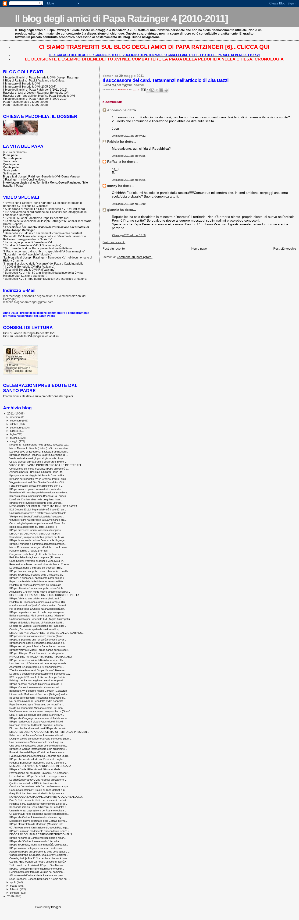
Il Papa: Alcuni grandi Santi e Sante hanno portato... (38, 646)
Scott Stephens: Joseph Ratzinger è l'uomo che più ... (39, 879)
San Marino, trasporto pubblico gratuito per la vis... (37, 537)
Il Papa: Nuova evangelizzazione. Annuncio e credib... (39, 571)
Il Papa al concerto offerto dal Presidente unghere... (38, 759)
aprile (13, 882)
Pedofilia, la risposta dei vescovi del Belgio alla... (36, 585)
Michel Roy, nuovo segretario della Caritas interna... (38, 820)
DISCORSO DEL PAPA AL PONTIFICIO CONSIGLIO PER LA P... (46, 595)
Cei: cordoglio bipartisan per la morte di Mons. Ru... (38, 523)
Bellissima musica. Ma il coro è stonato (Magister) (37, 615)
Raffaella (114, 161)
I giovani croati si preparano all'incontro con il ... (36, 485)
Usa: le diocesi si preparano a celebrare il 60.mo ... (38, 461)
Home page (199, 248)
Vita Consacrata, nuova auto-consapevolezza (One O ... (41, 711)
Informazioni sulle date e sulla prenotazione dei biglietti (38, 396)
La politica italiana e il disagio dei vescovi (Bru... (36, 567)
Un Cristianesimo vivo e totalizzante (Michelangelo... (38, 513)
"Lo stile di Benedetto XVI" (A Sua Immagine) (33, 245)
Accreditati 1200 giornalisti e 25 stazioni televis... (36, 666)
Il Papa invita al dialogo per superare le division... (36, 848)
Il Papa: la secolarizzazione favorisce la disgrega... (38, 540)
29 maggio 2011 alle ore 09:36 (129, 179)
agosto (14, 430)
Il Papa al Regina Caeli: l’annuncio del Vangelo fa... (37, 653)
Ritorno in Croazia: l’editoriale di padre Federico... (37, 725)
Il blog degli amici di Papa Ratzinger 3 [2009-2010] (35, 98)
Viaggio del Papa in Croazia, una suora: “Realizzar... (38, 854)
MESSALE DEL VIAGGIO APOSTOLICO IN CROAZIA (40, 765)
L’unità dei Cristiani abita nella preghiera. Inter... (35, 499)
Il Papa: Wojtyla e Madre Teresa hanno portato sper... (39, 649)
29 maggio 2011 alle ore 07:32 (129, 135)
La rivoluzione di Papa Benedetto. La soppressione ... (39, 776)
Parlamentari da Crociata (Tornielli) (28, 550)
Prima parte (10, 155)
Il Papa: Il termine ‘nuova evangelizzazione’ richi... (37, 588)
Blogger (56, 907)
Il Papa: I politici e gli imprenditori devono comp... (36, 868)
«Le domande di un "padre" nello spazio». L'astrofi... (38, 605)
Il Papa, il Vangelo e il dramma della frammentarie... (37, 543)
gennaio (15, 892)
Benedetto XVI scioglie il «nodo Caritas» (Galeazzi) (38, 690)
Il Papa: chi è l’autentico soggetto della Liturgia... (36, 502)
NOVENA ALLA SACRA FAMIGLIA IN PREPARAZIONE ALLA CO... (46, 796)
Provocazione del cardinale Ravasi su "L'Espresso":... (39, 772)
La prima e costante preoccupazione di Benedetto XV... (40, 673)
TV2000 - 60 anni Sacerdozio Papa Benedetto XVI (36, 217)
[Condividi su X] (157, 90)
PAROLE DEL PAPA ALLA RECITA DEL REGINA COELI (40, 656)
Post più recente (114, 248)
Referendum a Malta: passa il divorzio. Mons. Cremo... (40, 564)
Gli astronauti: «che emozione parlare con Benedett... (39, 813)
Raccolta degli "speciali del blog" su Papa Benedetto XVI (39, 95)
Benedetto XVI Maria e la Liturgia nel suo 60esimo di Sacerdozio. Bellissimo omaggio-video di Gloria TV (45, 238)
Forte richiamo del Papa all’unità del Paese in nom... (38, 752)
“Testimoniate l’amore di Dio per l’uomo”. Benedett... (38, 670)
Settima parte (11, 173)
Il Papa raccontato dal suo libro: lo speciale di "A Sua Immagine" (44, 251)
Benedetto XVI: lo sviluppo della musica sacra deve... (39, 492)
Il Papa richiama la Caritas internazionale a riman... (37, 837)
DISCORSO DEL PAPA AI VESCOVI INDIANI (34, 533)
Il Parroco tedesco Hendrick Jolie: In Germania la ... (38, 454)
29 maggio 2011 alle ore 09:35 (129, 155)
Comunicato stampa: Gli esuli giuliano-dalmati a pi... (38, 790)
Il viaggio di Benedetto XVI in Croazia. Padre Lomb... (38, 479)
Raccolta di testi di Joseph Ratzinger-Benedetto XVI (35, 92)
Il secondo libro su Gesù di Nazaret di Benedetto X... (38, 807)
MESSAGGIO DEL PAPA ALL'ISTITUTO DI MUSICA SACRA (43, 506)
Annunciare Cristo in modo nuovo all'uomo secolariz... (39, 591)
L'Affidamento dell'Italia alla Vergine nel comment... (37, 871)
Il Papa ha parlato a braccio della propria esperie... (37, 612)
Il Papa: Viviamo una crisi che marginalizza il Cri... (37, 598)
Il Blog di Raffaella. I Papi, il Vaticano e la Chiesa (33, 80)
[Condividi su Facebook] (161, 90)
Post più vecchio (284, 248)
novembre (16, 420)
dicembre (15, 417)
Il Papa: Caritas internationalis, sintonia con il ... (35, 687)
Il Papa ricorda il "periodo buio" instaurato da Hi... (36, 684)
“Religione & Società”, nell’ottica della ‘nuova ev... (36, 516)
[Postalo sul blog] (152, 90)
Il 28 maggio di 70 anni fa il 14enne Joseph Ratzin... (38, 677)
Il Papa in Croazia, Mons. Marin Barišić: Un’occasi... (38, 844)
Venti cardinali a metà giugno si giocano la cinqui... (37, 458)
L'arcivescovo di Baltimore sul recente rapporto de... (38, 663)
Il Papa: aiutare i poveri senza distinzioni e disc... (36, 489)
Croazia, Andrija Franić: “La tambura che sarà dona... (39, 858)
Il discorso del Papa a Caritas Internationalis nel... (37, 735)
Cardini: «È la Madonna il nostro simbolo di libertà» (37, 861)
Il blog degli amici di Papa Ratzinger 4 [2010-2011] (121, 18)
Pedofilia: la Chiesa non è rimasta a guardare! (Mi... (38, 602)
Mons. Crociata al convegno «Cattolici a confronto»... (39, 547)
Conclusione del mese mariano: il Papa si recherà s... (39, 468)
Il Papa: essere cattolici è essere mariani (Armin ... (37, 636)
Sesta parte (10, 170)
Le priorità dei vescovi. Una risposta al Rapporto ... (38, 779)
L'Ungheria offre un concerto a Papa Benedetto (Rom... (40, 738)
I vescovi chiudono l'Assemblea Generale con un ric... (39, 755)
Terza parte (10, 161)
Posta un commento (114, 242)
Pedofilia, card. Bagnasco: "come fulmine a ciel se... (38, 803)
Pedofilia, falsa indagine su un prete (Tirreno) (34, 557)
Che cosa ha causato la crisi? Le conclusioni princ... (38, 745)
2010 (10, 896)
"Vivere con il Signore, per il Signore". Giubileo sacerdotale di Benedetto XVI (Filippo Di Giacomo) (42, 204)
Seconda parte (12, 158)
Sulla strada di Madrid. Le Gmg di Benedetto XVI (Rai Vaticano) (45, 208)
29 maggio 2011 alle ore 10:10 (129, 203)
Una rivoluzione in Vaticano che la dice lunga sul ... (37, 742)
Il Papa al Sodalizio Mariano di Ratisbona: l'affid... (36, 622)
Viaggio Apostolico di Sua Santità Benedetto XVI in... (38, 482)
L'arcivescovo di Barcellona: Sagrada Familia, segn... (39, 451)
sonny (112, 186)
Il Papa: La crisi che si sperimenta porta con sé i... (37, 578)
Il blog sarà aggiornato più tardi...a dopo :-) (33, 526)
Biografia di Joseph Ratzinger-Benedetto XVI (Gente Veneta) (41, 176)
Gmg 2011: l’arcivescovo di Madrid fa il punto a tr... (37, 793)
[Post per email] (143, 89)
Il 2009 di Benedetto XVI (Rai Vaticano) (29, 266)
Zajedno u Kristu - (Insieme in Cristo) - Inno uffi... (36, 472)
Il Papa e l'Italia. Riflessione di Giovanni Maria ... (36, 769)
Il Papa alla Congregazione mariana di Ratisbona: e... (39, 718)
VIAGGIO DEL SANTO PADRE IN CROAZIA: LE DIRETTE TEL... (46, 465)
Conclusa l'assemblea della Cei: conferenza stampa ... (40, 786)
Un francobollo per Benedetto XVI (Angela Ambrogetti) (39, 619)
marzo (14, 885)
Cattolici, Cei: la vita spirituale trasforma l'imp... (35, 629)
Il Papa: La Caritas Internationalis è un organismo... (38, 748)
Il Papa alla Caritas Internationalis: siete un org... (36, 817)
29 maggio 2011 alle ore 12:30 (129, 235)
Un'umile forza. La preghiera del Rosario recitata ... (38, 810)
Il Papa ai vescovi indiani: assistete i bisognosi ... (36, 530)
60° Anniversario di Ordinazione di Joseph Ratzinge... (39, 827)
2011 (10, 413)
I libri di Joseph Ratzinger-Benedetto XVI (28, 333)
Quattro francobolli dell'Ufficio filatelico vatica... (35, 783)
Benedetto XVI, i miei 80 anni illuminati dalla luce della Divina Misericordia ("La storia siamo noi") (43, 274)
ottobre (14, 424)
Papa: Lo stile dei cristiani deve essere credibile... (37, 581)
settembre (16, 427)
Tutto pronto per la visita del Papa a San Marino (36, 865)
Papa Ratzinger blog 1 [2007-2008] (25, 104)
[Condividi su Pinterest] (166, 90)
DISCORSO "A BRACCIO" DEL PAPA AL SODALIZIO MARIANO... (46, 632)
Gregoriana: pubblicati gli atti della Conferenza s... (37, 554)
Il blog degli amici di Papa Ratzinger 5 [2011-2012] (35, 89)
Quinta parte (11, 167)
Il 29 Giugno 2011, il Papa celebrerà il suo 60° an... (37, 509)
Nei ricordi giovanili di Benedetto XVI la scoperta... (37, 701)
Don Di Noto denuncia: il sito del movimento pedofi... (38, 800)
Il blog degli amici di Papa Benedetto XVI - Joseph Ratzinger (41, 77)
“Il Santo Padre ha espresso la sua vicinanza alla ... (38, 519)
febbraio (15, 889)
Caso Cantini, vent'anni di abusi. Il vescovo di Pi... (37, 560)
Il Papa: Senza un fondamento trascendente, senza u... (40, 831)
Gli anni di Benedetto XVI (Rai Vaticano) (30, 269)
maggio (14, 441)
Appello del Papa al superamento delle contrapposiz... (39, 851)
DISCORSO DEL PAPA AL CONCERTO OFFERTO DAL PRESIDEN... (49, 731)
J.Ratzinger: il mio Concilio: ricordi (24, 179)
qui (114, 85)
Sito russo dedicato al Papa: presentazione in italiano (38, 248)
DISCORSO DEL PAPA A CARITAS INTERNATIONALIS (40, 834)
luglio (13, 434)
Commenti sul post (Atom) (134, 257)
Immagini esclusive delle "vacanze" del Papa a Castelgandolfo (43, 263)
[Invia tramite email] (148, 90)
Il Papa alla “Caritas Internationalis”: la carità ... (35, 841)
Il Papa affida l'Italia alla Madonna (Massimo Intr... (36, 824)
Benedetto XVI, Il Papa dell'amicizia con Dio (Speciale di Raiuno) (46, 278)
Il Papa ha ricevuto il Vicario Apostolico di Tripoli (36, 721)
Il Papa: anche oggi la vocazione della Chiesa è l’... (37, 642)
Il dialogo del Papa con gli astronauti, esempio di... (37, 680)
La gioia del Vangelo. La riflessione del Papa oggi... (37, 625)
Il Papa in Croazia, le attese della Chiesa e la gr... (36, 574)
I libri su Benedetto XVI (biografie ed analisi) (31, 336)
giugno (14, 437)
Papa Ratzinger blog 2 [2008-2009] (25, 101)
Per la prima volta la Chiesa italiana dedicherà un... (37, 608)
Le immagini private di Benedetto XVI (28, 242)
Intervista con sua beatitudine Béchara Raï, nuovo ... (39, 496)
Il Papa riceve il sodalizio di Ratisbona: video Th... (37, 660)
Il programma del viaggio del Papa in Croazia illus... (38, 475)
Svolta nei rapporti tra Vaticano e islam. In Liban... (37, 708)
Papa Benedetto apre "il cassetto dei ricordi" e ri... (37, 704)
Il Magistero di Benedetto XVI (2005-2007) (29, 86)
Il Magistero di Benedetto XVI (21, 83)
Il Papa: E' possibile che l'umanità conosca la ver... (37, 639)
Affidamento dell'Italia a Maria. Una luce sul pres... (37, 875)
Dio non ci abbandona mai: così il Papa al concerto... (38, 728)
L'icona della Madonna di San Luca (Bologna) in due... (39, 694)
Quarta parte (11, 164)
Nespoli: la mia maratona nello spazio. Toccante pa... (39, 444)
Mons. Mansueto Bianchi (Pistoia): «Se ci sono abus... (39, 448)
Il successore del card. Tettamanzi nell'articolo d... (37, 697)
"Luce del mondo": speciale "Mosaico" (28, 254)
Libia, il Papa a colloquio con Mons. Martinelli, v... (36, 714)
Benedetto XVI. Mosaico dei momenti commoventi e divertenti (43, 233)
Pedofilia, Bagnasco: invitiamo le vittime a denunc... (38, 762)
